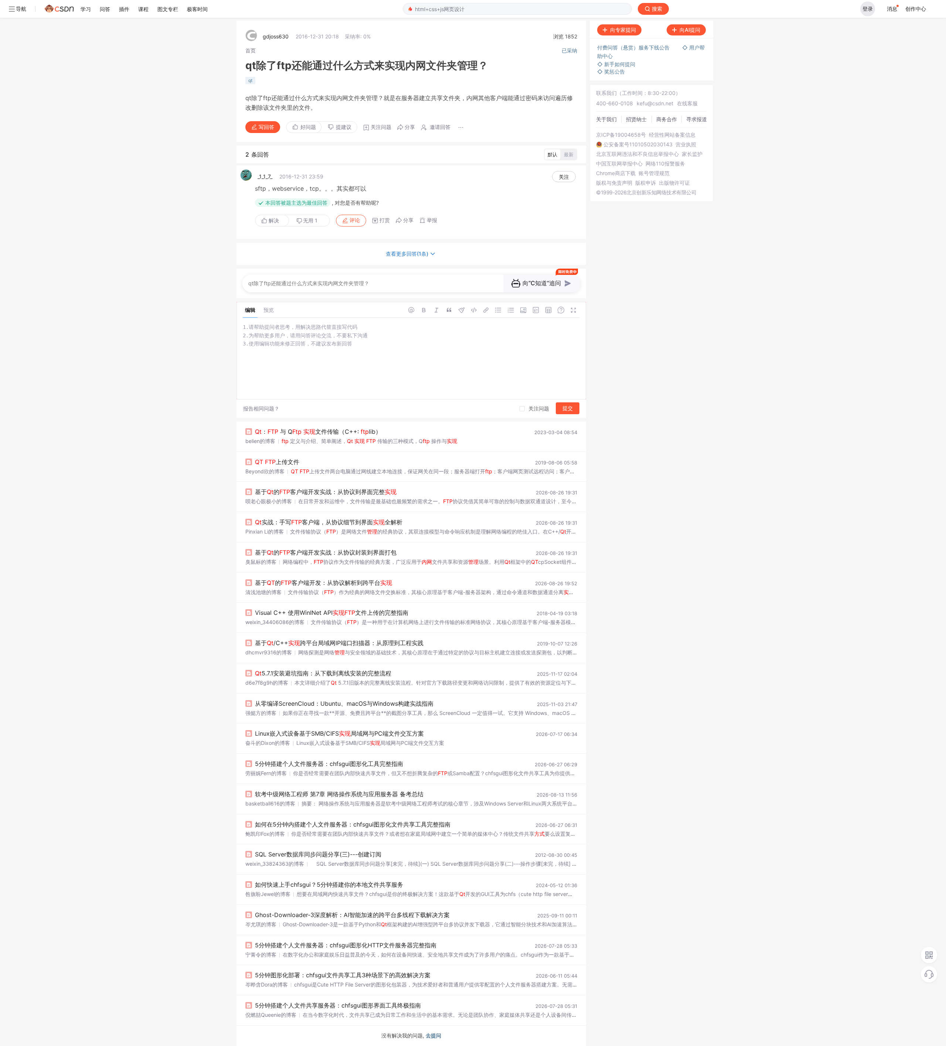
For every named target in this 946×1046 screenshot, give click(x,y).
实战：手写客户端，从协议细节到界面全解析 (328, 522)
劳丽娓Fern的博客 (266, 773)
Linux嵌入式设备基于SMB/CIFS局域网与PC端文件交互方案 (339, 733)
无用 (310, 220)
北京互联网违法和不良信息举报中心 (637, 154)
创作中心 (915, 9)
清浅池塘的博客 (263, 592)
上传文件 (277, 462)
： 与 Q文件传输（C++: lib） (318, 431)
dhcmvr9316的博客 (268, 652)
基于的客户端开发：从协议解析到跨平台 (323, 582)
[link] (250, 50)
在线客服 (687, 103)
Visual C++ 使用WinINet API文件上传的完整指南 (331, 612)
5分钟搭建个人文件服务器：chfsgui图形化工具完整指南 (329, 763)
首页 (250, 50)
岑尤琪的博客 (260, 924)
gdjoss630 (276, 36)
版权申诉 (645, 183)
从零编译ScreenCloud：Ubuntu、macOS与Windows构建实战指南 (344, 703)
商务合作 (666, 119)
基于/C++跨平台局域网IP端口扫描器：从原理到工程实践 (339, 643)
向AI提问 (690, 30)
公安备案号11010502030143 (638, 144)
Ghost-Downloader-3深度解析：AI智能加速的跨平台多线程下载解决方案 (352, 915)
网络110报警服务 (665, 164)
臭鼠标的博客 (260, 562)
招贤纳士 (636, 119)
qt (250, 80)
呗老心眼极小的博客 (268, 501)
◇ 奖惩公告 (611, 71)
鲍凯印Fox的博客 (265, 834)
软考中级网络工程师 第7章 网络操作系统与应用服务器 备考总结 (339, 794)
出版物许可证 (674, 183)
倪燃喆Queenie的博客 (270, 1015)
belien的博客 (260, 441)
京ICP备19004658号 (621, 135)
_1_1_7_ (265, 176)
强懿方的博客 (260, 713)
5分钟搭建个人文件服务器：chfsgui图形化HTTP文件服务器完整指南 (345, 945)
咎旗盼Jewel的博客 (267, 894)
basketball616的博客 (270, 803)
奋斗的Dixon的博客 (267, 743)
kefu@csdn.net (655, 103)
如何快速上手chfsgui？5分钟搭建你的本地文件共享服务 (329, 884)
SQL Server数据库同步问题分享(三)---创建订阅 (318, 854)
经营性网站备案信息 (672, 135)
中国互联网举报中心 (619, 164)
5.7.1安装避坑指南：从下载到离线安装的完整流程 (323, 673)
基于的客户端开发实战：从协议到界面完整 (326, 491)
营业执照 (686, 144)
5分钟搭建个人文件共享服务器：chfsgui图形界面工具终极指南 (338, 1005)
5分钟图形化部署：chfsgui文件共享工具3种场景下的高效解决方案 (343, 975)
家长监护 (692, 154)
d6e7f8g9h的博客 (266, 682)
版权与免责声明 (614, 183)
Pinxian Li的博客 (264, 531)
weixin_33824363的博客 (274, 864)
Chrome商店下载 (616, 173)
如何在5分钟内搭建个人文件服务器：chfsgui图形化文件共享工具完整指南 (352, 824)
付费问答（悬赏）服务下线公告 (634, 47)
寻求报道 (696, 119)
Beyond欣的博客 (265, 471)
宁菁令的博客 (260, 954)
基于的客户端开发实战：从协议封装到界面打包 (326, 552)
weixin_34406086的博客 (274, 622)
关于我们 (606, 119)
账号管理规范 (654, 173)
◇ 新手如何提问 (616, 64)
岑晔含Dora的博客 (266, 984)
